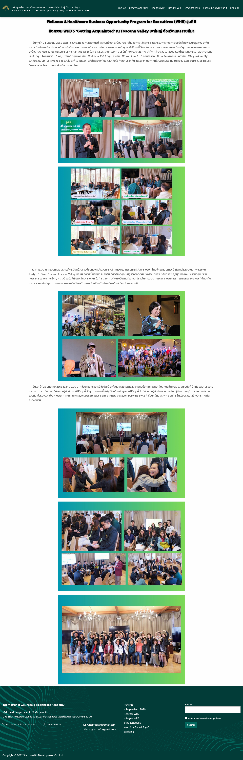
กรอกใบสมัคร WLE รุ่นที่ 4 (215, 8)
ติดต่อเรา (234, 8)
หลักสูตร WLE (175, 8)
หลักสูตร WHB (158, 8)
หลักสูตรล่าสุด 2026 (138, 8)
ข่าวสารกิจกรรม (192, 8)
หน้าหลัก (122, 8)
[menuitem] (122, 8)
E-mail (188, 704)
